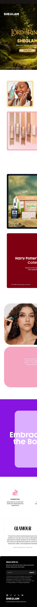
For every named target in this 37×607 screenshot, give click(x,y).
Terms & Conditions (24, 582)
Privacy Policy (12, 582)
